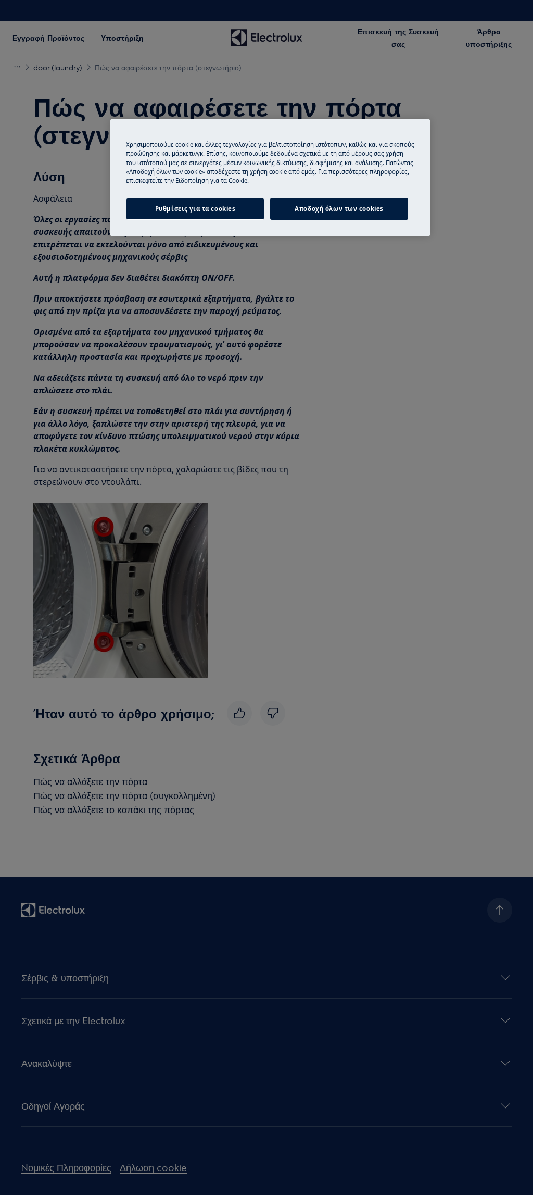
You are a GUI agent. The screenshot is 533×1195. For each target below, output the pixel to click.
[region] (270, 177)
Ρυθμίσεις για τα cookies (195, 209)
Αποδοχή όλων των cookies (339, 209)
